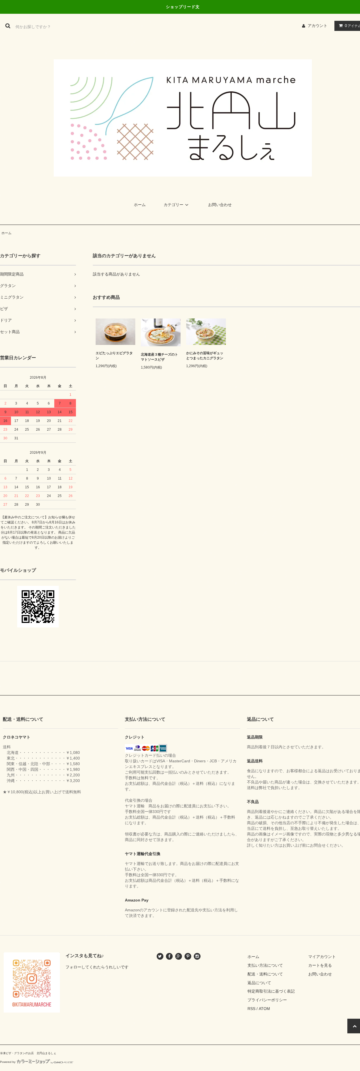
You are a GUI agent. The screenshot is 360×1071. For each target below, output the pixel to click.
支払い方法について (265, 965)
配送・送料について (265, 974)
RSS (251, 1008)
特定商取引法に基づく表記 (271, 991)
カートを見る (320, 965)
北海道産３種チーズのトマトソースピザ (159, 357)
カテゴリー (173, 204)
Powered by (7, 1061)
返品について (259, 982)
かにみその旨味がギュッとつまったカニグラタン (204, 355)
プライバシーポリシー (267, 1000)
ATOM (264, 1008)
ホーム (140, 204)
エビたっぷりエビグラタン (114, 355)
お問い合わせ (220, 204)
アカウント (317, 25)
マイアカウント (322, 956)
